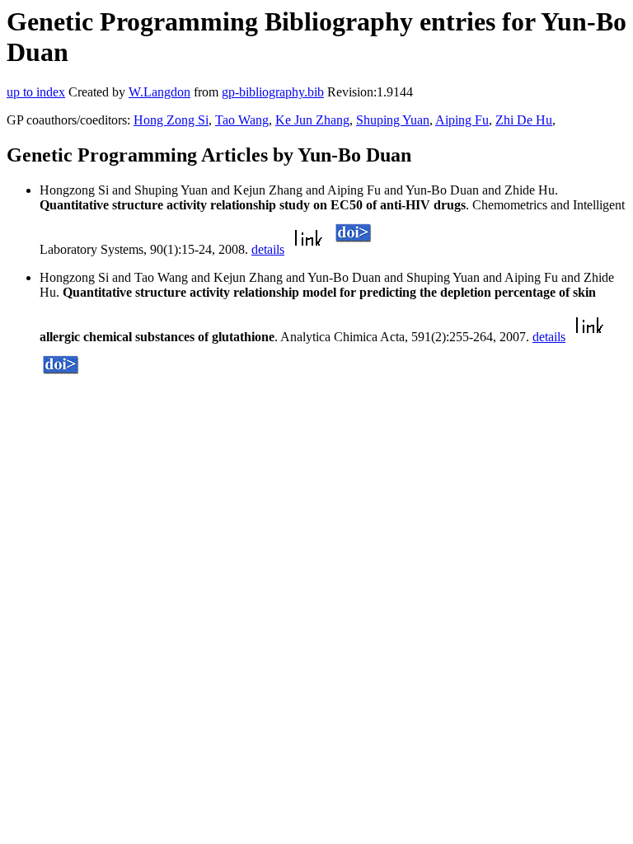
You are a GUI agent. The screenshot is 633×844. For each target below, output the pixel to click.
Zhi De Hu (523, 120)
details (267, 249)
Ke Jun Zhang (312, 120)
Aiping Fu (462, 120)
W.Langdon (159, 92)
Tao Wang (242, 120)
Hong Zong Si (171, 120)
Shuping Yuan (392, 120)
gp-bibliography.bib (273, 92)
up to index (36, 92)
